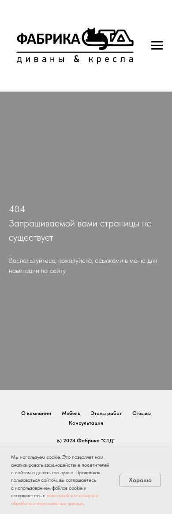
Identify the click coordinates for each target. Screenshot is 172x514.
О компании (36, 413)
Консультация (86, 423)
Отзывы (141, 413)
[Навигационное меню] (157, 45)
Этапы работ (106, 413)
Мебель (71, 413)
